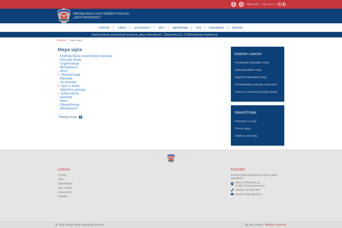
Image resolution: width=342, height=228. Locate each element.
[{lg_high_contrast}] (284, 4)
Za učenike (68, 82)
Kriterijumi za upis (246, 121)
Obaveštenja (180, 27)
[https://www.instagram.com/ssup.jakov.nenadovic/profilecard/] (241, 4)
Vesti (161, 27)
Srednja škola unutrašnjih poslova (86, 56)
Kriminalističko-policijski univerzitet (256, 84)
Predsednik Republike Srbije (252, 62)
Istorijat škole (70, 59)
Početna (104, 27)
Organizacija (69, 63)
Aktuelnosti (142, 27)
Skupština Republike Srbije (250, 77)
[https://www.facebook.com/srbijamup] (234, 4)
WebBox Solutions (275, 224)
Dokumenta (216, 27)
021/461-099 (252, 189)
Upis (198, 27)
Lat (269, 4)
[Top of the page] (335, 219)
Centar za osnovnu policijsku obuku (256, 91)
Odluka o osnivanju (246, 135)
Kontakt (237, 27)
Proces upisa (243, 128)
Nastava (66, 78)
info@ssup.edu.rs (252, 194)
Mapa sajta (252, 4)
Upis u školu (70, 86)
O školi (122, 27)
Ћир (264, 4)
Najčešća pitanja (72, 89)
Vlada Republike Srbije (248, 69)
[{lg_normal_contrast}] (280, 4)
